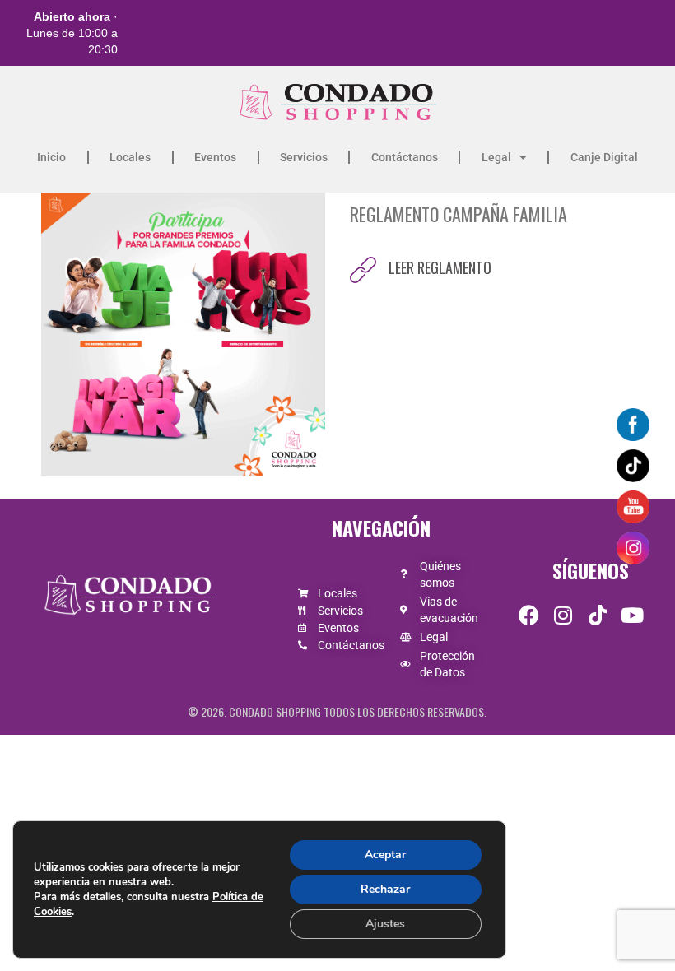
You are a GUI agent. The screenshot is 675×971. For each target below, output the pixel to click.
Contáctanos (404, 157)
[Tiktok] (598, 615)
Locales (130, 157)
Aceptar (385, 854)
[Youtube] (632, 615)
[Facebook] (528, 615)
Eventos (215, 157)
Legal (496, 157)
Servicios (304, 157)
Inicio (51, 157)
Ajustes (385, 924)
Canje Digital (604, 157)
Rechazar (385, 889)
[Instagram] (563, 615)
